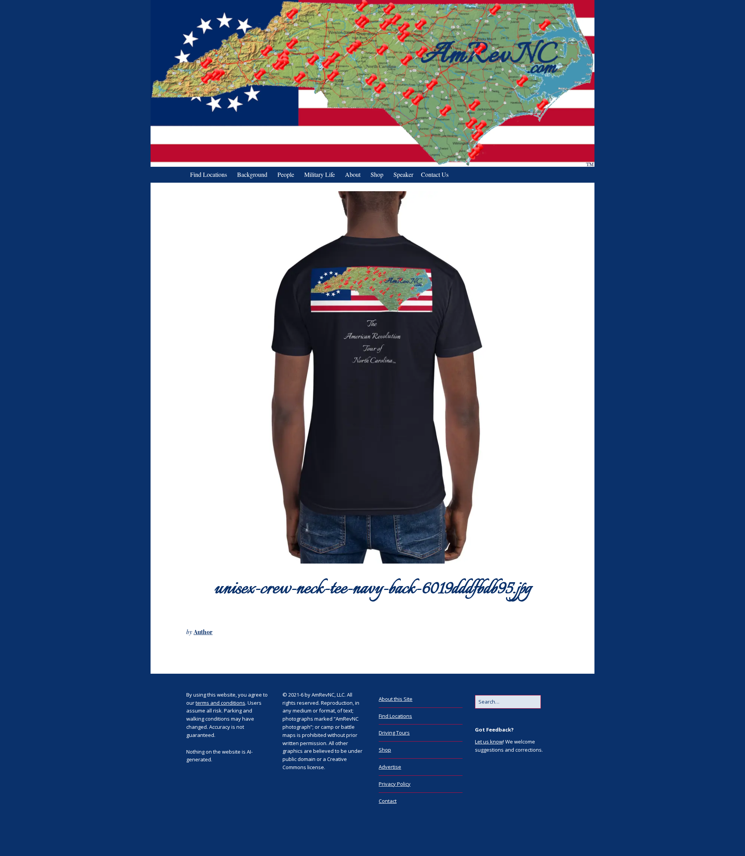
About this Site (395, 698)
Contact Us (435, 174)
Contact (388, 800)
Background (252, 174)
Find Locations (208, 174)
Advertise (390, 766)
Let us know (489, 741)
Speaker (403, 174)
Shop (377, 174)
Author (203, 632)
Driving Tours (394, 732)
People (285, 174)
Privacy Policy (395, 783)
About (352, 174)
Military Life (319, 174)
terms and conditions (220, 702)
